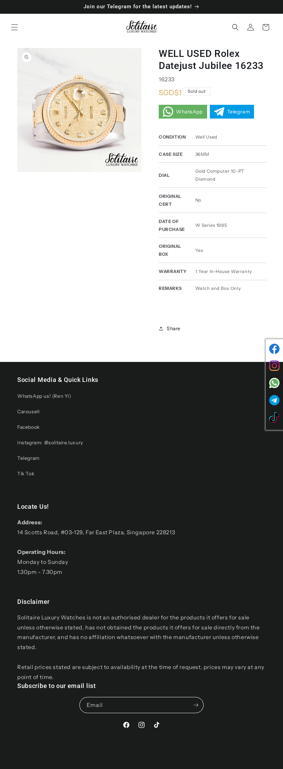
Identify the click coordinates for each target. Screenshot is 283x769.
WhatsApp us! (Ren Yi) (44, 396)
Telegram (28, 458)
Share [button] (173, 328)
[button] (14, 27)
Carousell (28, 411)
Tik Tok (25, 473)
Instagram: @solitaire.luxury (50, 442)
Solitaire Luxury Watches (149, 765)
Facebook (28, 427)
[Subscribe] (195, 705)
